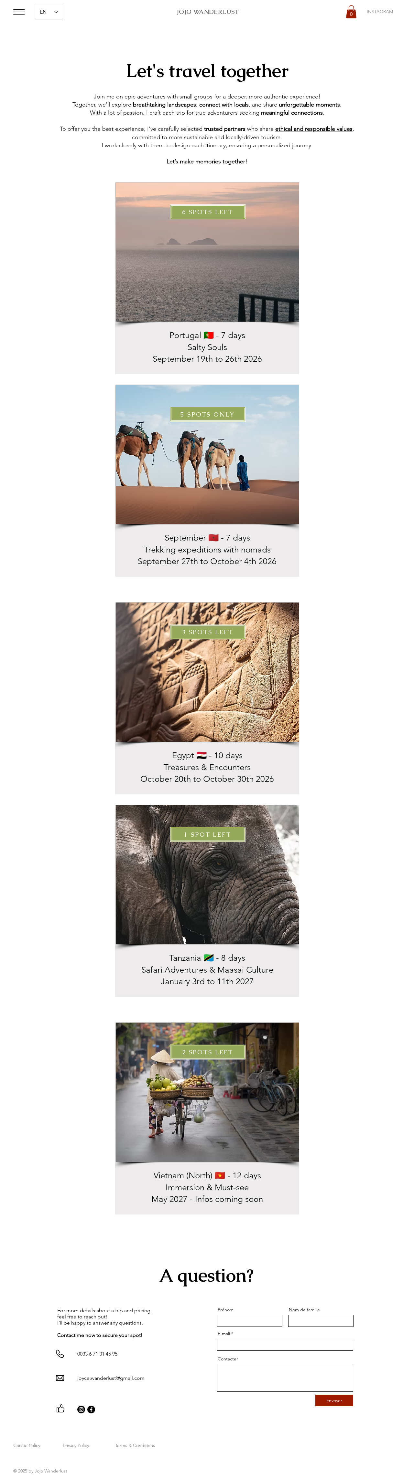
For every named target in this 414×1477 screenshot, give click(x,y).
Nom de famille (304, 1309)
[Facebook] (91, 1409)
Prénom (226, 1309)
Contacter (228, 1359)
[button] (19, 12)
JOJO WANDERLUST (208, 12)
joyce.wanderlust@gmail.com (111, 1378)
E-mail (224, 1333)
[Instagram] (81, 1409)
